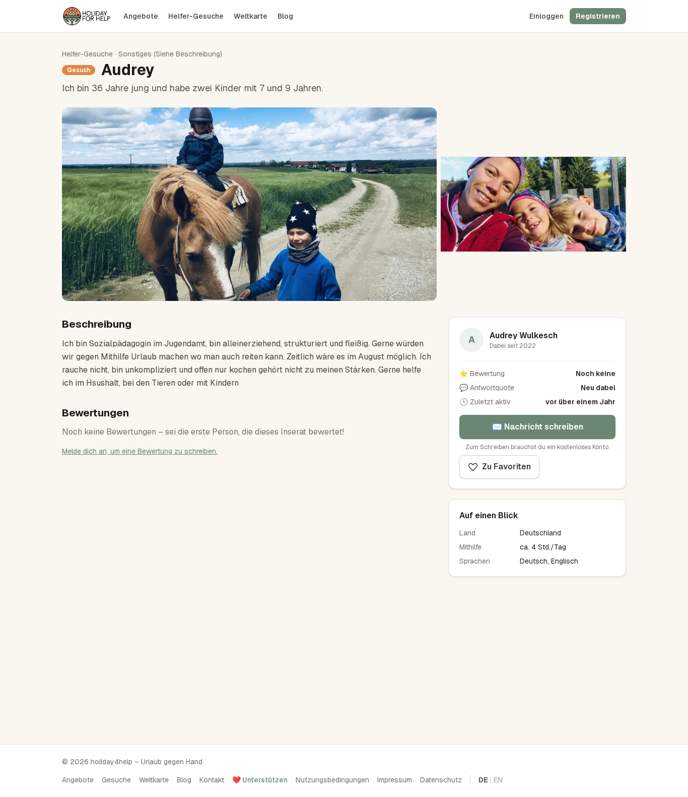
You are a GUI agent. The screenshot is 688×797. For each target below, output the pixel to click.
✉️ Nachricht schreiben (537, 426)
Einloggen (546, 16)
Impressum (394, 779)
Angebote (140, 16)
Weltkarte (250, 16)
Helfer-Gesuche (196, 16)
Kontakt (211, 779)
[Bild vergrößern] (249, 204)
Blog (285, 16)
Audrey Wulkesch (524, 335)
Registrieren (598, 16)
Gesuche (116, 779)
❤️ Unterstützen (260, 779)
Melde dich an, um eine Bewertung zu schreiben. (140, 451)
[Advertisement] (537, 657)
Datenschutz (441, 779)
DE (483, 779)
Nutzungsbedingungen (332, 779)
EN (498, 779)
